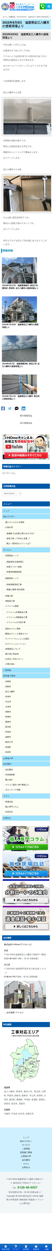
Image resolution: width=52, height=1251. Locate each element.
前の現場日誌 (26, 415)
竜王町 (8, 727)
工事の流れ (10, 664)
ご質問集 (7, 670)
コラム (6, 796)
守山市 (8, 702)
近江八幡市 (10, 691)
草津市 (8, 697)
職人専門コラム (12, 807)
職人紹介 (9, 780)
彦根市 (8, 737)
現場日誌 (9, 802)
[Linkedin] (23, 408)
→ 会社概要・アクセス (14, 1012)
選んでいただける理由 (14, 522)
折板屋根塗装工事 (14, 584)
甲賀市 (8, 732)
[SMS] (17, 408)
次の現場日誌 (26, 423)
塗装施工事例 (9, 676)
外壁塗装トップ (12, 555)
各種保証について (12, 649)
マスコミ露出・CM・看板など (17, 785)
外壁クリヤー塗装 (14, 567)
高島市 (8, 686)
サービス (7, 550)
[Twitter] (10, 408)
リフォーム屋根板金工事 (17, 617)
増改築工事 (10, 601)
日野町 (8, 681)
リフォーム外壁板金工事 (17, 612)
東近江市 (9, 742)
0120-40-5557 (10, 958)
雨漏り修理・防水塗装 (16, 589)
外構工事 (9, 596)
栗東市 (8, 722)
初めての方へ (9, 516)
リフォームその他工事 (16, 622)
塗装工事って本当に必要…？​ (18, 538)
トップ (6, 511)
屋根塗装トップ (12, 578)
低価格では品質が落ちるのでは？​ (21, 533)
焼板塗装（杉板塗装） (15, 562)
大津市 (8, 707)
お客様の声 (8, 758)
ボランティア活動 (12, 790)
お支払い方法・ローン (14, 659)
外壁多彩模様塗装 (14, 572)
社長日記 (9, 812)
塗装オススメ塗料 (12, 629)
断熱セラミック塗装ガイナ (16, 634)
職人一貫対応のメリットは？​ (19, 543)
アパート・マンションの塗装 (17, 639)
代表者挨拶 (10, 775)
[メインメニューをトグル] (49, 6)
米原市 (8, 752)
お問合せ (7, 818)
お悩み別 (9, 527)
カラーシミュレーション (15, 644)
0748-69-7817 (10, 977)
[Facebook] (3, 408)
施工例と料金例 (12, 654)
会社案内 (7, 764)
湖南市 (8, 712)
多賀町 (8, 747)
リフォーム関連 (12, 606)
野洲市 (8, 717)
